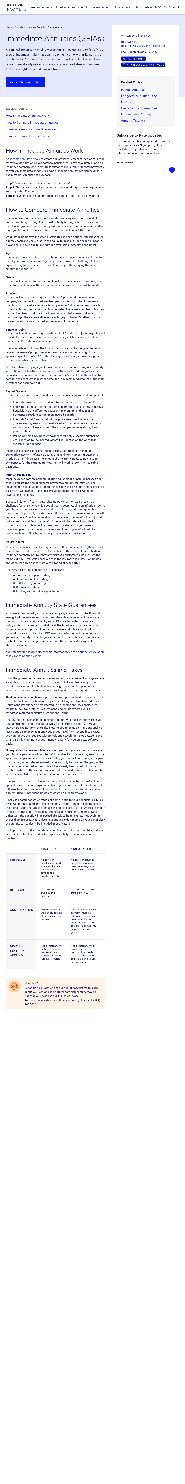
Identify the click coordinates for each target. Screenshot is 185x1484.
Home (9, 26)
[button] (144, 35)
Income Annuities (37, 26)
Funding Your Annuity (136, 114)
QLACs (126, 102)
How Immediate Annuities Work (27, 115)
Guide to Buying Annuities (139, 108)
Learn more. (20, 645)
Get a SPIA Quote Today (25, 82)
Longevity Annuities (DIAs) (139, 96)
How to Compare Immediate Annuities (32, 122)
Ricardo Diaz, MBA (133, 45)
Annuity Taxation (133, 120)
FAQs (73, 996)
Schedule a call (34, 988)
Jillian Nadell (144, 35)
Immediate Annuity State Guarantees (31, 129)
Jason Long (158, 45)
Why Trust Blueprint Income (145, 64)
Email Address (125, 162)
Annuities (20, 26)
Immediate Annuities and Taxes (27, 136)
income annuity (20, 159)
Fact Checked (135, 58)
